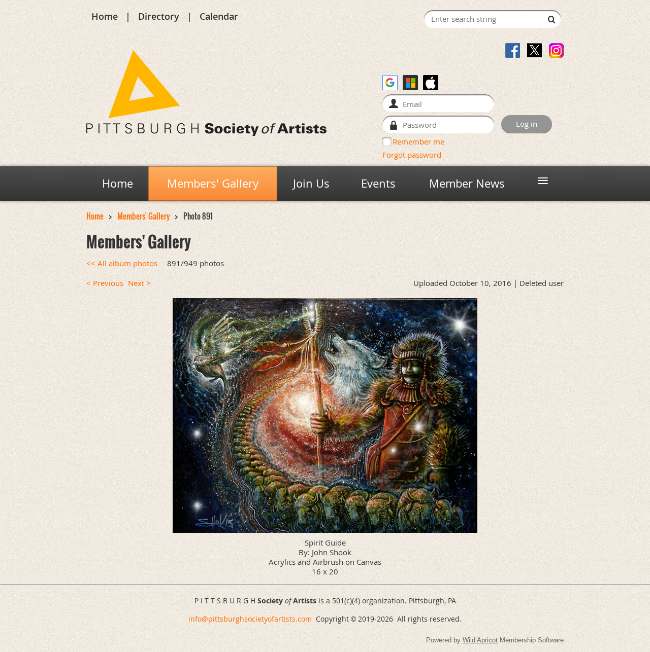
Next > (139, 283)
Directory (158, 16)
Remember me (418, 141)
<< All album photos (121, 263)
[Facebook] (512, 50)
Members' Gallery (143, 216)
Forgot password (411, 155)
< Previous (104, 283)
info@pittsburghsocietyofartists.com (250, 619)
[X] (534, 50)
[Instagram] (556, 50)
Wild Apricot (480, 640)
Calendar (219, 16)
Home (104, 16)
